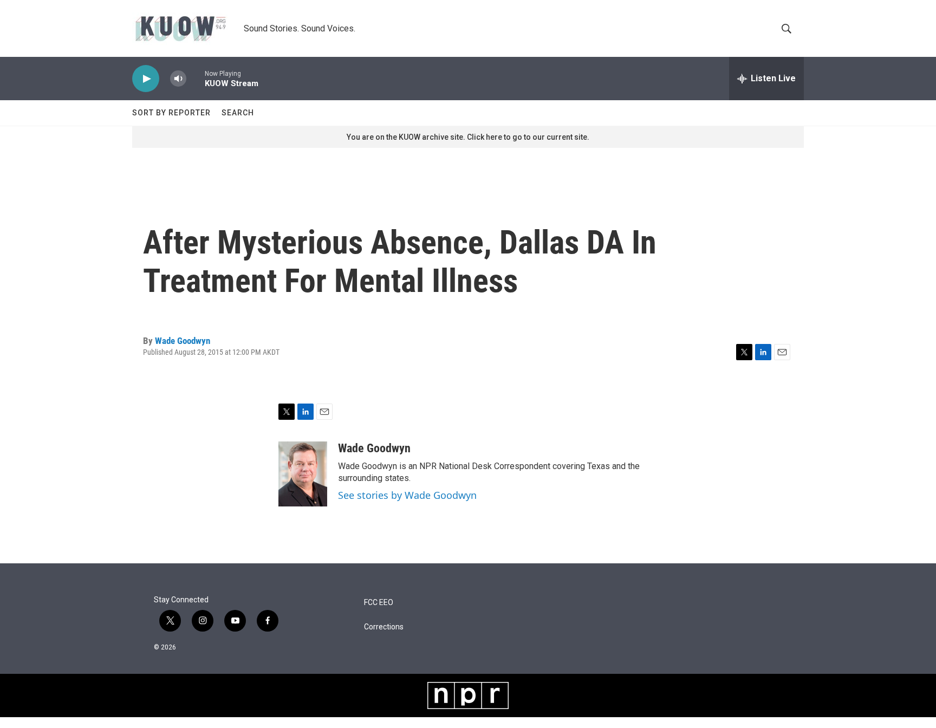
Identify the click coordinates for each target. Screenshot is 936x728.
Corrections (384, 627)
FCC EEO (378, 603)
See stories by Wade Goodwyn (407, 495)
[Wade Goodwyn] (302, 473)
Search (238, 112)
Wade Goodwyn (182, 340)
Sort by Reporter (171, 112)
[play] (145, 79)
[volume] (178, 79)
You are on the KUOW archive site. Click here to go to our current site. (468, 137)
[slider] (195, 78)
